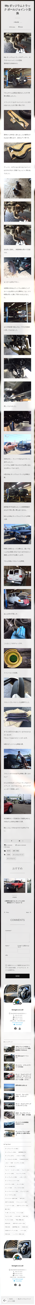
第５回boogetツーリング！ (22, 1056)
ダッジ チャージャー (11, 1191)
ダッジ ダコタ (19, 1187)
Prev (7, 912)
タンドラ (20, 1184)
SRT (22, 1198)
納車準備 (16, 1227)
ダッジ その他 (10, 1166)
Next (27, 912)
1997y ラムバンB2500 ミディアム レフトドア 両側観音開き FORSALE (23, 1048)
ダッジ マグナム (10, 1195)
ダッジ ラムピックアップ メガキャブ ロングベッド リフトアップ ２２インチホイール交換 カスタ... (23, 1077)
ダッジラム (9, 1155)
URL (6, 955)
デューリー (24, 1191)
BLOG (17, 22)
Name (7, 945)
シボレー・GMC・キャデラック (14, 1163)
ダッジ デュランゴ (11, 1177)
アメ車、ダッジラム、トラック (14, 1212)
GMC (25, 1216)
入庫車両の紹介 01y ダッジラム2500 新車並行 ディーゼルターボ (14, 901)
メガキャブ (20, 1155)
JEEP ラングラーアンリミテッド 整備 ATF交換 (23, 1114)
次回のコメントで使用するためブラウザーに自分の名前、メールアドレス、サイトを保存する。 (17, 968)
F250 (7, 1234)
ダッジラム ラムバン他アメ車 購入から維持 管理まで (23, 1133)
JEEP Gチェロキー (19, 1223)
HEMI (8, 854)
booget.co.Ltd (17, 1010)
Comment (8, 930)
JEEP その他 (9, 1202)
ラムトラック (20, 1173)
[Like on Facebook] (15, 1029)
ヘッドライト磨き (18, 1234)
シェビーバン (9, 1205)
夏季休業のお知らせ (21, 1085)
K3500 (25, 1227)
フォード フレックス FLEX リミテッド (23, 1095)
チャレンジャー (22, 1202)
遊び (7, 1209)
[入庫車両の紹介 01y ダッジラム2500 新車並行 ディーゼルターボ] (14, 885)
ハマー (23, 1230)
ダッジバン (9, 1173)
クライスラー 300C (11, 1198)
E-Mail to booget (18, 1022)
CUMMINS (24, 1159)
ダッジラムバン (11, 858)
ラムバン (25, 1170)
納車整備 (22, 1152)
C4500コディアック (11, 1230)
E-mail (19, 945)
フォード (8, 1216)
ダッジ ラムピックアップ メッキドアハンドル (23, 1104)
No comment (9, 845)
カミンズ (8, 1187)
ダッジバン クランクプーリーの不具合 (23, 1066)
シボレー (22, 1177)
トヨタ (17, 1216)
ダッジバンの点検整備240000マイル (22, 1123)
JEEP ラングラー (22, 1205)
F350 (7, 1227)
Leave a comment (21, 845)
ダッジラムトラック (18, 854)
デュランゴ (9, 1220)
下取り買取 (20, 1220)
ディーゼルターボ (11, 1159)
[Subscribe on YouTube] (19, 1029)
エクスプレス (9, 1184)
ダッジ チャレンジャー (12, 1180)
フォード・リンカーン (12, 1170)
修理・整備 (16, 850)
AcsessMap (18, 1024)
